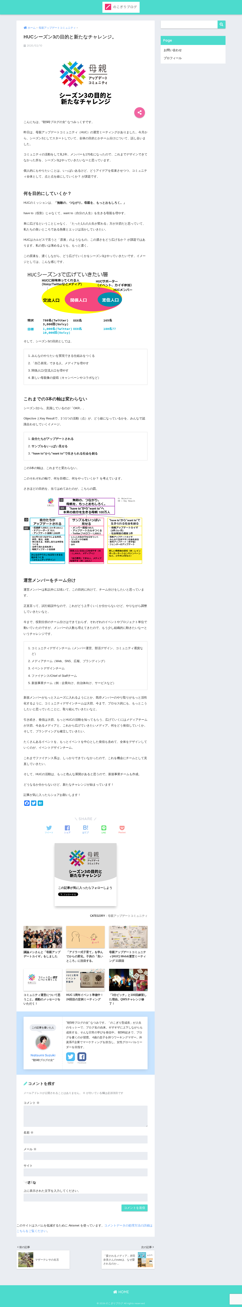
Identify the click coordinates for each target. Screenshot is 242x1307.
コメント (32, 1103)
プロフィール (173, 58)
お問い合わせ (173, 50)
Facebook (82, 1063)
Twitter (70, 1063)
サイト (28, 1165)
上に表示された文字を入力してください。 (52, 1190)
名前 (28, 1132)
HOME (123, 1292)
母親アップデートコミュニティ (128, 915)
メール (30, 1149)
